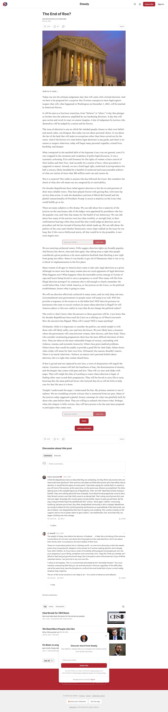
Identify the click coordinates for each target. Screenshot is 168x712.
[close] (106, 636)
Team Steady (67, 619)
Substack (72, 707)
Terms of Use (95, 671)
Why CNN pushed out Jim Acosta (55, 632)
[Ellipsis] (124, 476)
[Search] (135, 4)
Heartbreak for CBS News (55, 613)
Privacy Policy (101, 673)
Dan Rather (46, 19)
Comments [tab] (48, 456)
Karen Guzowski (53, 477)
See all (47, 660)
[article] (84, 618)
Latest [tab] (51, 607)
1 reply (52, 585)
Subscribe (149, 4)
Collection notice (98, 696)
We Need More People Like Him (58, 629)
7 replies (53, 525)
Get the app (95, 701)
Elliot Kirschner (60, 19)
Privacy (82, 696)
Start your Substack (78, 701)
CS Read (50, 533)
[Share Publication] (140, 4)
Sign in (161, 4)
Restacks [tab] (57, 456)
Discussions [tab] (60, 607)
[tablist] (52, 455)
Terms (88, 696)
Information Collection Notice (83, 673)
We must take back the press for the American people (63, 616)
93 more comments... (50, 595)
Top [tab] (45, 607)
